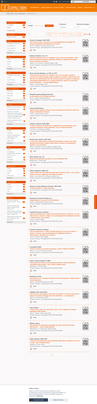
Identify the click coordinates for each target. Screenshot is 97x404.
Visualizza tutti (64, 34)
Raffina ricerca (49, 34)
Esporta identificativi (79, 34)
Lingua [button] (9, 128)
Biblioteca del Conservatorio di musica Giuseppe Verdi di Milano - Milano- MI (14, 212)
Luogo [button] (9, 57)
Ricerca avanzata (46, 7)
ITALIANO (10, 133)
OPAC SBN (10, 13)
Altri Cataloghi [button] (71, 7)
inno (8, 191)
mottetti (9, 171)
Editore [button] (9, 73)
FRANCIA (9, 157)
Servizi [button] (80, 7)
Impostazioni (39, 395)
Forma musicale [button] (11, 182)
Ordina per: (62, 24)
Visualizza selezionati (71, 34)
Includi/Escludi (11, 30)
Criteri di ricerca (95, 202)
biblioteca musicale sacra (13, 107)
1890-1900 (10, 91)
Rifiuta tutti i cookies (58, 400)
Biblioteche (88, 7)
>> (44, 34)
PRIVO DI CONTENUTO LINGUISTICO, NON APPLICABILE (13, 137)
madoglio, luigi (11, 50)
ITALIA (9, 149)
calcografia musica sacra (13, 43)
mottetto (9, 186)
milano (9, 59)
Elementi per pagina (83, 24)
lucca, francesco (11, 45)
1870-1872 (10, 95)
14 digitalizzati (49, 25)
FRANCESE (10, 140)
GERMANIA (10, 159)
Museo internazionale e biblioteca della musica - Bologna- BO (13, 207)
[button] (76, 1)
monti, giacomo (11, 48)
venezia (9, 66)
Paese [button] (8, 147)
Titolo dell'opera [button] (11, 166)
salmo (8, 189)
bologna (9, 61)
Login (59, 1)
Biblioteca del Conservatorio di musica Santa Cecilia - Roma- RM (14, 218)
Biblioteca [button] (9, 198)
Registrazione (66, 1)
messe (9, 168)
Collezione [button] (10, 104)
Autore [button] (9, 41)
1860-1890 (10, 93)
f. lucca (9, 77)
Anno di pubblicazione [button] (13, 88)
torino (8, 64)
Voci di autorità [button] (58, 7)
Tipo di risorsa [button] (10, 34)
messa (9, 184)
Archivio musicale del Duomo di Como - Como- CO (14, 202)
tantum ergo (10, 175)
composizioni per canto (13, 109)
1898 (8, 98)
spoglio (9, 27)
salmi (8, 173)
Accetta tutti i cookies (38, 400)
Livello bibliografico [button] (12, 22)
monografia (10, 25)
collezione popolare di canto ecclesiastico (14, 121)
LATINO (9, 130)
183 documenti (39, 25)
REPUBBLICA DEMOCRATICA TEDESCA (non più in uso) (14, 153)
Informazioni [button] (34, 7)
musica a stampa (11, 37)
